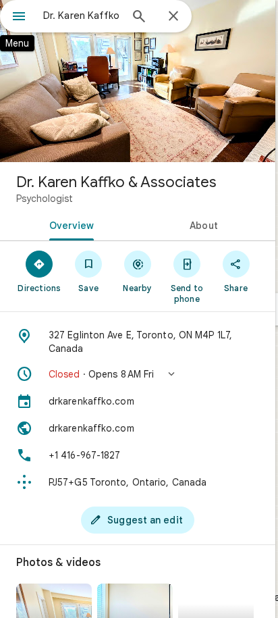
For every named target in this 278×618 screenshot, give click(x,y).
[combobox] (81, 15)
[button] (137, 374)
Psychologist (44, 198)
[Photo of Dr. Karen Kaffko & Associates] (137, 81)
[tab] (69, 224)
